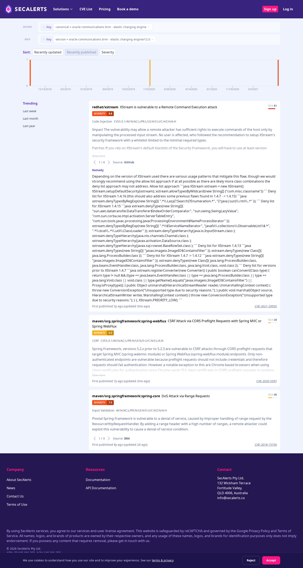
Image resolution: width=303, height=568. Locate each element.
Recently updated (47, 52)
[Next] (108, 162)
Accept (271, 560)
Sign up (270, 9)
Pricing (104, 9)
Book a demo (128, 9)
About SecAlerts (19, 479)
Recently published (81, 52)
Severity (108, 52)
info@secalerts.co (231, 498)
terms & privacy (162, 560)
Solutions (61, 9)
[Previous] (94, 162)
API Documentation (101, 488)
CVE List (86, 9)
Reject (251, 560)
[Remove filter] (44, 27)
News (11, 488)
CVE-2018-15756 (266, 445)
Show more (98, 156)
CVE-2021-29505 (266, 306)
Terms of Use (17, 504)
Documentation (98, 479)
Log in (288, 9)
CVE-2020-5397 (266, 381)
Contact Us (15, 496)
